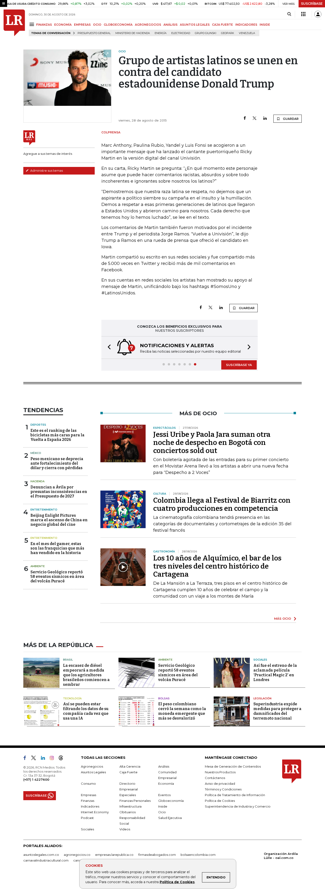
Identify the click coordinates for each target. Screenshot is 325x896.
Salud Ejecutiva (170, 818)
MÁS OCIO (282, 618)
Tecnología (72, 698)
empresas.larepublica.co (114, 855)
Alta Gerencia (129, 766)
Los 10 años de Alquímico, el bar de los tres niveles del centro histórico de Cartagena (217, 566)
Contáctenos (215, 778)
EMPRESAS (82, 24)
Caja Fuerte (128, 772)
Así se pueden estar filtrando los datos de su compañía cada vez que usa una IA (85, 711)
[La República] (14, 23)
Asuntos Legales (93, 772)
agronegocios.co (77, 855)
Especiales (127, 795)
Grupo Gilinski (205, 33)
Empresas (88, 795)
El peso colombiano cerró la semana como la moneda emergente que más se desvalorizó (182, 711)
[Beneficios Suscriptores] (303, 14)
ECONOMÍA (63, 24)
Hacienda (37, 481)
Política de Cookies (177, 882)
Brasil (68, 659)
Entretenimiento (43, 509)
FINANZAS (44, 24)
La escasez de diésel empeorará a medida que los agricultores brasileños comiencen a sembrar (86, 675)
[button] (107, 347)
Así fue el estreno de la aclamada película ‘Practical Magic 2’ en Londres (275, 672)
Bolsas (164, 698)
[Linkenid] (45, 759)
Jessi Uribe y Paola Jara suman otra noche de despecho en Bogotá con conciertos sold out (212, 442)
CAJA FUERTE (222, 24)
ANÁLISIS (170, 24)
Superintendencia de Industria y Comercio (238, 806)
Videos (124, 829)
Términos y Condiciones (223, 789)
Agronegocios (92, 766)
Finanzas (87, 801)
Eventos (164, 795)
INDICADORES (246, 24)
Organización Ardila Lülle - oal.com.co (281, 856)
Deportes (38, 424)
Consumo (88, 783)
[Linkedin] (265, 118)
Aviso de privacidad (220, 783)
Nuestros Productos (220, 772)
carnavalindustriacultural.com (46, 860)
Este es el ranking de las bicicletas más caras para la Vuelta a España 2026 (57, 435)
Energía (161, 33)
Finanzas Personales (135, 801)
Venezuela (247, 33)
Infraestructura (130, 806)
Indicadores (90, 806)
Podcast (87, 818)
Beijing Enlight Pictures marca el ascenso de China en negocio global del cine (59, 520)
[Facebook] (245, 118)
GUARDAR (290, 119)
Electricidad (180, 33)
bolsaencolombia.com (198, 855)
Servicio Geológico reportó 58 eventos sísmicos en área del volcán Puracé (57, 576)
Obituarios (127, 812)
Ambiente (37, 566)
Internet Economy (95, 812)
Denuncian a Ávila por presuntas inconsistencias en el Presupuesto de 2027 (58, 491)
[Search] (289, 14)
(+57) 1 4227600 (36, 779)
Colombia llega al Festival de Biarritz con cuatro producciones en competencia (222, 504)
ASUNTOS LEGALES (195, 24)
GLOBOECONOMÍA (118, 24)
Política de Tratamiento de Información (235, 795)
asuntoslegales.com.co (41, 855)
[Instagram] (54, 759)
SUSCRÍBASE (312, 3)
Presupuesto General (94, 33)
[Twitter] (254, 118)
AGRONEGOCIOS (148, 24)
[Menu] (32, 24)
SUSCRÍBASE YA (239, 365)
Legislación (262, 698)
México (35, 453)
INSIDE (265, 24)
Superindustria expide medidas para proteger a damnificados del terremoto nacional (277, 711)
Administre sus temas (46, 170)
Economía (166, 783)
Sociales (260, 659)
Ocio (162, 812)
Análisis (163, 766)
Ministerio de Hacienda (132, 33)
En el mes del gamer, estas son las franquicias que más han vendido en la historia (57, 548)
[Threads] (63, 759)
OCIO (97, 24)
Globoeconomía (171, 801)
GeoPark (227, 33)
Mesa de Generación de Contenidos (233, 766)
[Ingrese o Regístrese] (317, 14)
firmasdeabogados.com (157, 855)
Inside (162, 806)
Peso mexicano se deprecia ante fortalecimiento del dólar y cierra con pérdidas (56, 463)
